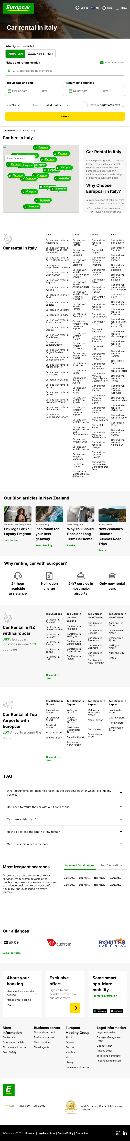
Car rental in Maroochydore (100, 884)
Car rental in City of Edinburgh (84, 884)
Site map (30, 1133)
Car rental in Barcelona (69, 877)
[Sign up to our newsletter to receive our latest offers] (75, 1008)
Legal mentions (46, 1133)
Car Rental (9, 130)
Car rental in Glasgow (69, 884)
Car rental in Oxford (115, 877)
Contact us (82, 1133)
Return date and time (80, 82)
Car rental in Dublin (84, 877)
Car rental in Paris (115, 884)
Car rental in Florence (100, 877)
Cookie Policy (65, 1133)
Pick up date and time (19, 82)
